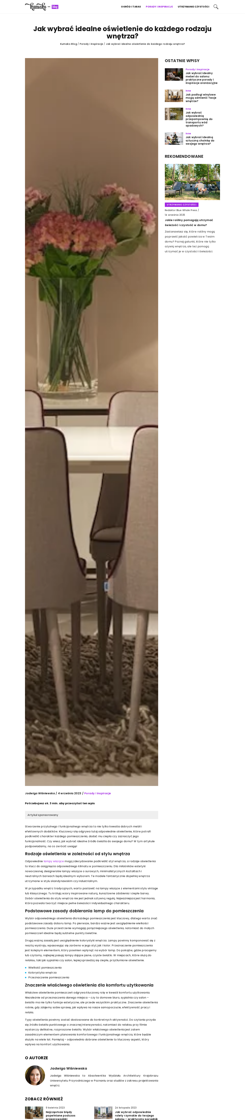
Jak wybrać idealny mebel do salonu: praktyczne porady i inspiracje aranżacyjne (202, 78)
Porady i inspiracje (159, 6)
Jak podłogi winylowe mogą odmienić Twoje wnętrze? (201, 98)
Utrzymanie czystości (193, 6)
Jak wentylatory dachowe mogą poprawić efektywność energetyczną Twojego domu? (191, 221)
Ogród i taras (131, 6)
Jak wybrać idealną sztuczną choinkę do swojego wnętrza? (200, 140)
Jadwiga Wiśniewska (40, 793)
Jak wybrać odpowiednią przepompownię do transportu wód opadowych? (199, 119)
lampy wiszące (54, 861)
